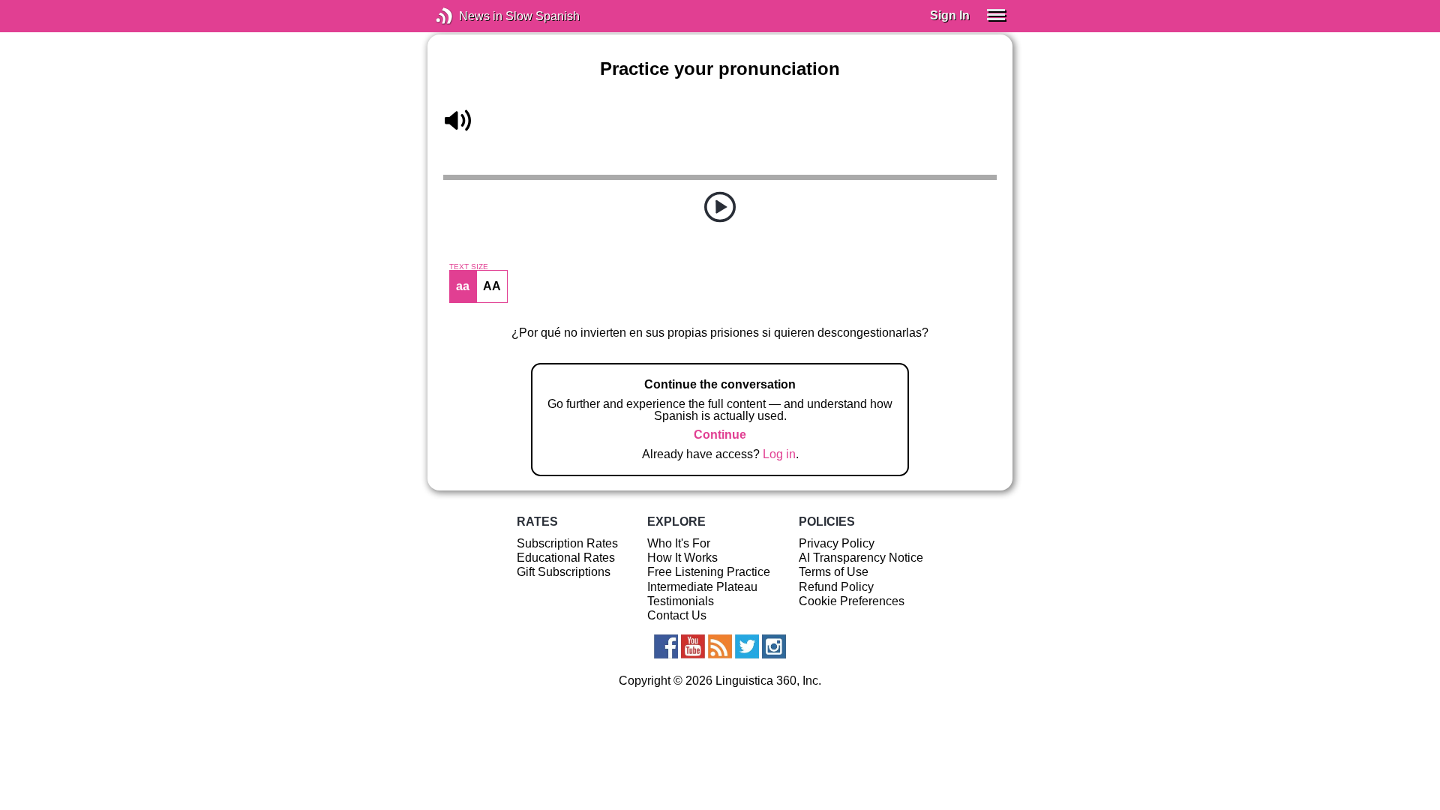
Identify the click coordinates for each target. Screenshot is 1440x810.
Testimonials (680, 601)
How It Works (682, 557)
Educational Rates (566, 557)
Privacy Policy (836, 543)
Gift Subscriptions (563, 572)
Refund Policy (836, 586)
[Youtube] (693, 646)
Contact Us (676, 615)
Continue (720, 434)
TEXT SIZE (468, 267)
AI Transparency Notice (861, 557)
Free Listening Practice (708, 572)
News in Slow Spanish (467, 16)
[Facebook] (666, 646)
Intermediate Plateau (702, 586)
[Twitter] (747, 646)
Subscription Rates (567, 543)
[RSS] (720, 646)
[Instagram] (774, 646)
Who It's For (678, 543)
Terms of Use (833, 572)
